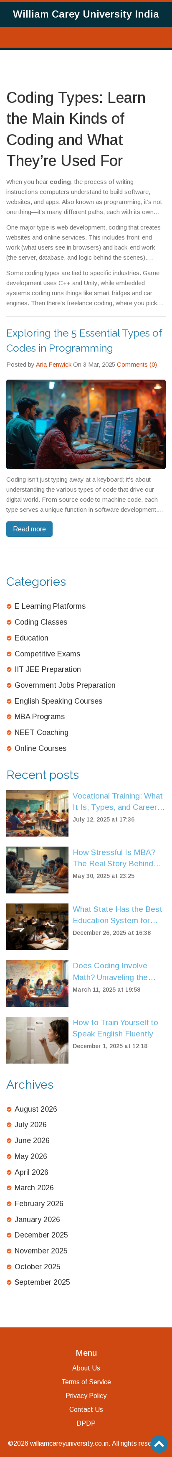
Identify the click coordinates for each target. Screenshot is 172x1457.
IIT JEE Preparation (48, 669)
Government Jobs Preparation (65, 685)
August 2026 (36, 1109)
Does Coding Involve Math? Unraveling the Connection (110, 971)
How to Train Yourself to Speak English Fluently (115, 1028)
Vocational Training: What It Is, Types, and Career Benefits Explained (118, 802)
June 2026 (32, 1140)
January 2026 (37, 1219)
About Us (86, 1368)
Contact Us (86, 1409)
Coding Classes (41, 622)
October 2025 (38, 1267)
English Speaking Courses (58, 701)
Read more (29, 529)
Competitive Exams (47, 654)
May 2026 (31, 1156)
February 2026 (39, 1203)
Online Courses (40, 748)
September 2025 (42, 1282)
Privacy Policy (86, 1395)
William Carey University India (86, 14)
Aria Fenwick (53, 364)
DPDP (86, 1423)
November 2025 (41, 1251)
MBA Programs (40, 716)
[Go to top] (159, 1444)
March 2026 (34, 1188)
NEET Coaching (41, 732)
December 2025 (41, 1235)
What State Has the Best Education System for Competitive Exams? (117, 915)
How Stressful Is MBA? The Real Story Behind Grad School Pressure (114, 858)
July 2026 (31, 1124)
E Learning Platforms (50, 606)
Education (31, 638)
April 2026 (31, 1172)
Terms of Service (86, 1382)
